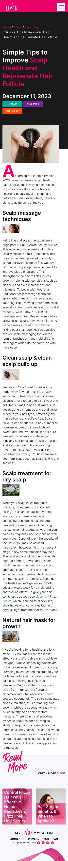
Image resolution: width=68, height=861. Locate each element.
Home (7, 27)
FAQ (55, 839)
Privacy (33, 839)
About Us (17, 839)
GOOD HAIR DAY (12, 111)
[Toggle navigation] (61, 7)
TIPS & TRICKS (33, 104)
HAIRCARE (12, 104)
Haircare (31, 27)
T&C (46, 839)
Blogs (18, 27)
